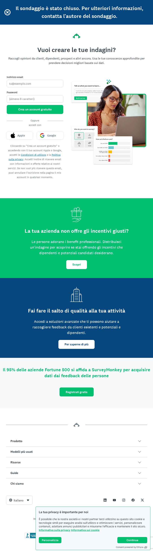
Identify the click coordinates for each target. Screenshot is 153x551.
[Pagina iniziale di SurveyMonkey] (76, 35)
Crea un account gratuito (35, 109)
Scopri (76, 264)
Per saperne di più (76, 344)
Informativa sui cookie (85, 530)
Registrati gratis (77, 392)
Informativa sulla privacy (54, 530)
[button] (76, 441)
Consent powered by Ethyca (129, 547)
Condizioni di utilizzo (33, 154)
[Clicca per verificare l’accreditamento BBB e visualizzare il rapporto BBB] (32, 537)
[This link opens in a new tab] (105, 500)
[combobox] (19, 500)
